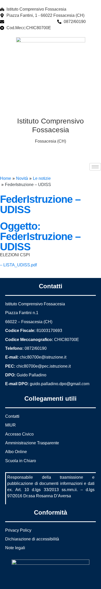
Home (5, 178)
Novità (22, 178)
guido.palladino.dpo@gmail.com (59, 384)
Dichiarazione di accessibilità (32, 539)
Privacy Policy (18, 530)
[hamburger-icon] (95, 167)
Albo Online (16, 452)
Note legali (15, 548)
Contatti (12, 416)
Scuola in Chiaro (20, 461)
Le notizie (42, 178)
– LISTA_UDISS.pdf (18, 265)
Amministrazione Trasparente (32, 443)
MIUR (10, 425)
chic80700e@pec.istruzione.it (43, 366)
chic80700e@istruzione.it (29, 21)
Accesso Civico (19, 434)
